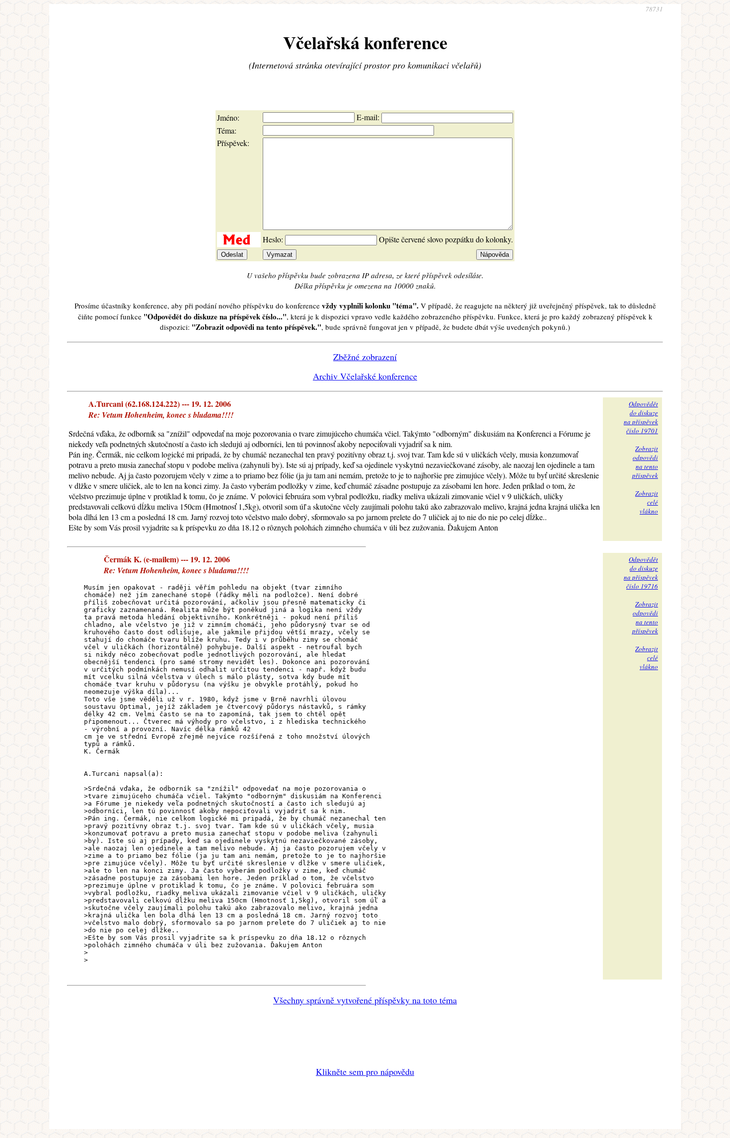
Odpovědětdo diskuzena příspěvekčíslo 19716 (641, 573)
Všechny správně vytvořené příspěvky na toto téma (365, 1000)
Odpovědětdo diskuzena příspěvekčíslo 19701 (641, 417)
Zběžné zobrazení (365, 357)
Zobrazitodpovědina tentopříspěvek (645, 462)
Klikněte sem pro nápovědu (365, 1071)
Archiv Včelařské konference (365, 376)
